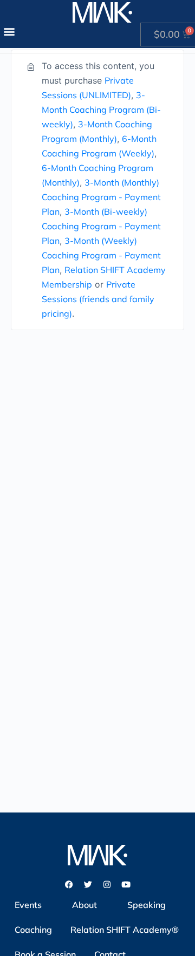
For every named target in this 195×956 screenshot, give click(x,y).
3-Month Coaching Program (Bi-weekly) (101, 109)
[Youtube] (126, 884)
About (84, 904)
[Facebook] (69, 884)
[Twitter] (88, 884)
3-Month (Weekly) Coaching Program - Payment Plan (101, 255)
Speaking (146, 904)
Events (28, 904)
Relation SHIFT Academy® (124, 929)
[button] (9, 31)
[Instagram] (107, 884)
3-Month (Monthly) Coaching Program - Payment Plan (101, 197)
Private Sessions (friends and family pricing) (98, 299)
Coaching (33, 929)
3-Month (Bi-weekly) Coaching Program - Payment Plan (101, 226)
